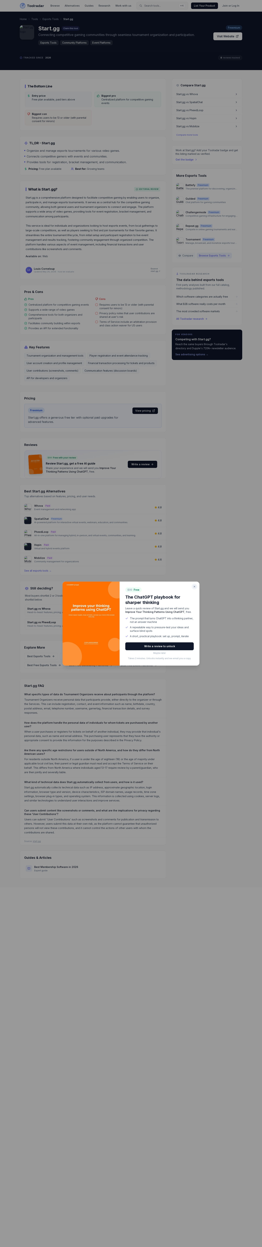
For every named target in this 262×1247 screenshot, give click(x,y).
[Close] (194, 586)
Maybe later (159, 653)
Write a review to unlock (159, 646)
